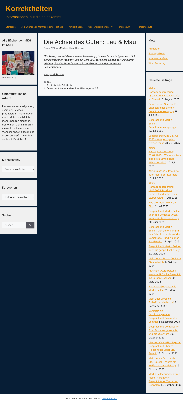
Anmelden (154, 48)
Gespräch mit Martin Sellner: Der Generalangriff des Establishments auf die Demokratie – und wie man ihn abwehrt (164, 234)
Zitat (49, 82)
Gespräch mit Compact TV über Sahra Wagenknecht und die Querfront (164, 330)
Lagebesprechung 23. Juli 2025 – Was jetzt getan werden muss (163, 139)
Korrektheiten (29, 9)
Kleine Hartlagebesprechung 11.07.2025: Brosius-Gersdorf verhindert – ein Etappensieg (163, 190)
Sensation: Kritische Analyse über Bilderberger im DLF (72, 88)
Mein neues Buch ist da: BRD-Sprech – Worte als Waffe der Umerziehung (162, 362)
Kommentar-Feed (158, 58)
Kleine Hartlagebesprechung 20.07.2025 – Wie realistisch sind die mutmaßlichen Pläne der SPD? (165, 155)
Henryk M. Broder (54, 74)
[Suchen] (30, 225)
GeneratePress (109, 398)
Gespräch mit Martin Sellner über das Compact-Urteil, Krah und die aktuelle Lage (165, 215)
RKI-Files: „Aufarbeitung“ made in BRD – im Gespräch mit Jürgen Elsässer (165, 274)
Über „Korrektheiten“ (98, 26)
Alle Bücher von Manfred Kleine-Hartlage (42, 26)
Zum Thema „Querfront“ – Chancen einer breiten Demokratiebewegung (163, 108)
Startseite (11, 26)
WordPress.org (157, 63)
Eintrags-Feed (157, 53)
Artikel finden (76, 26)
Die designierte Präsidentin (59, 85)
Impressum (124, 26)
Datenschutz (145, 26)
